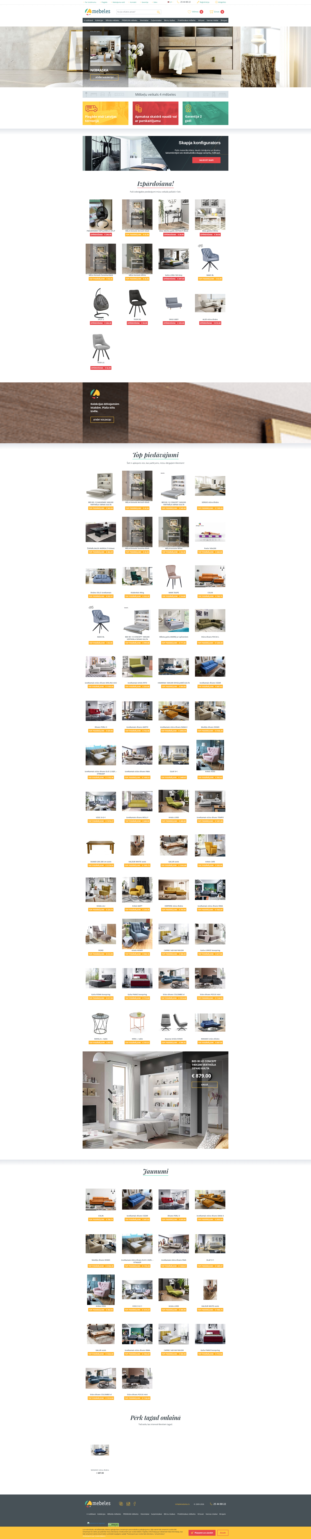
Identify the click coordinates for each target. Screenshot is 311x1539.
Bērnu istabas (169, 20)
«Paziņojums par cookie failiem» (94, 1536)
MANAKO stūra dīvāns (100, 1470)
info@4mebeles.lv (182, 1504)
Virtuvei (201, 20)
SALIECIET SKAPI (206, 160)
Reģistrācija (204, 2)
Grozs (216, 12)
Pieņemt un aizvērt (204, 1532)
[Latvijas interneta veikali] (113, 1525)
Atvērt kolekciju (102, 419)
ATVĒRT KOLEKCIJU (104, 77)
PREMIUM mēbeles (129, 20)
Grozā (204, 1084)
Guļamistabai (156, 20)
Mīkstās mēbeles (112, 20)
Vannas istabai (212, 20)
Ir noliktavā (88, 20)
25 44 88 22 (185, 2)
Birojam (224, 20)
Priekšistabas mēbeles (186, 20)
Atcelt (223, 1532)
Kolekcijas (99, 20)
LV (171, 2)
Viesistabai (144, 20)
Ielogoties (222, 2)
